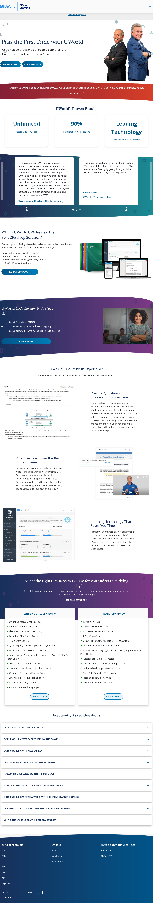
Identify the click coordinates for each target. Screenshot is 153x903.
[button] (73, 209)
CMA (4, 856)
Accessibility (57, 861)
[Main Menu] (150, 6)
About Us (56, 850)
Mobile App (57, 856)
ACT (3, 878)
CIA (3, 861)
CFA (3, 867)
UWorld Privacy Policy (32, 893)
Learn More (26, 341)
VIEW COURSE (40, 696)
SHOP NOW (76, 93)
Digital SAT (6, 883)
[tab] (76, 727)
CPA (3, 850)
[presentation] (26, 209)
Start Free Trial (32, 64)
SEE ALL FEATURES (75, 600)
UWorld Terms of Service (10, 893)
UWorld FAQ (106, 856)
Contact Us (106, 850)
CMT (4, 872)
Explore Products (20, 271)
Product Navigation (77, 14)
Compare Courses (10, 64)
